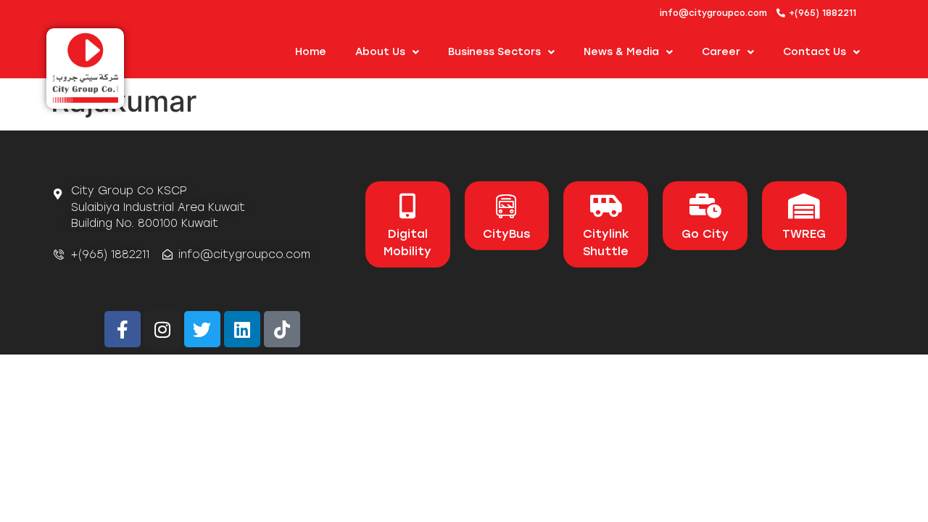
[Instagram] (162, 329)
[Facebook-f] (122, 329)
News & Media (621, 52)
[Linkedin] (242, 329)
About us (380, 52)
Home (310, 52)
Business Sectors (494, 52)
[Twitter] (202, 329)
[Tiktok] (282, 329)
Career (721, 52)
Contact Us (814, 52)
